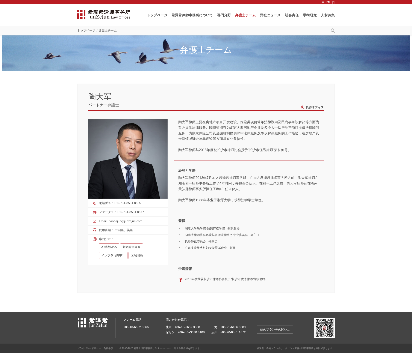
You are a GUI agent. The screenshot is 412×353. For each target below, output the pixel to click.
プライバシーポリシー (89, 348)
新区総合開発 (132, 247)
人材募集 (328, 15)
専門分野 (224, 15)
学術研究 (310, 15)
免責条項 (108, 348)
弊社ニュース (270, 15)
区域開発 (137, 255)
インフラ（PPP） (113, 255)
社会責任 (292, 15)
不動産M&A (109, 247)
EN (328, 2)
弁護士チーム (245, 15)
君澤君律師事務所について (192, 15)
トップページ (157, 15)
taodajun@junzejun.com (125, 221)
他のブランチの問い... (275, 329)
